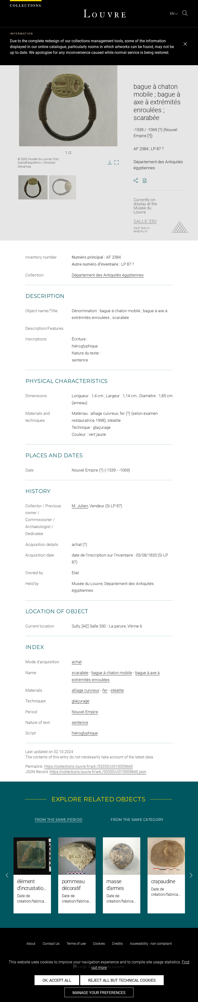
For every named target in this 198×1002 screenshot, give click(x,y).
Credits (117, 944)
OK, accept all (56, 980)
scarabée (80, 672)
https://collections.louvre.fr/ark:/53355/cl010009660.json (98, 771)
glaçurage (80, 701)
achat (77, 661)
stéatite (117, 690)
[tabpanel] (99, 875)
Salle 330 (145, 221)
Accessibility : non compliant (151, 944)
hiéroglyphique (85, 733)
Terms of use (76, 944)
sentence (80, 722)
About (30, 944)
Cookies (99, 944)
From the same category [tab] (137, 820)
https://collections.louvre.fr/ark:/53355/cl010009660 (88, 766)
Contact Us (51, 944)
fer (104, 690)
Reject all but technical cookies (122, 980)
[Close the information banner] (185, 44)
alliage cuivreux (85, 690)
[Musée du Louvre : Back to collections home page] (104, 13)
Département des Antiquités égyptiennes (108, 275)
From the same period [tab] (59, 820)
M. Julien (80, 505)
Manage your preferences (99, 992)
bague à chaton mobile (112, 672)
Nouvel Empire (85, 711)
